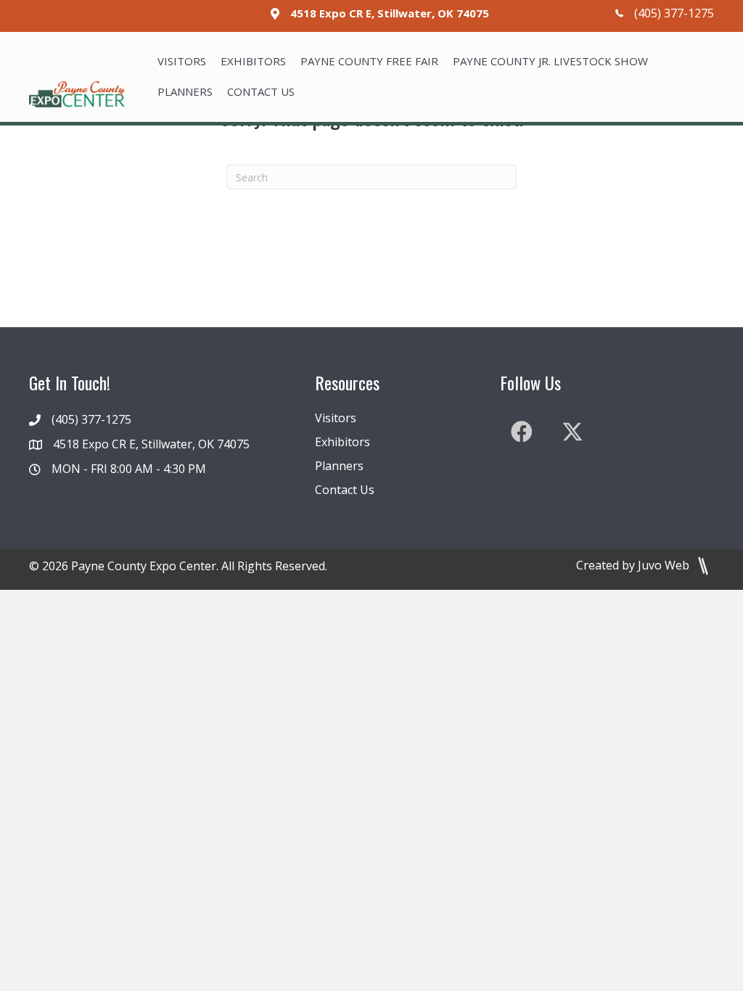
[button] (521, 431)
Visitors (335, 418)
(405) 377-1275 (674, 13)
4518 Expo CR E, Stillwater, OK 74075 (389, 13)
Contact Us (344, 490)
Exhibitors (342, 442)
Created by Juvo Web (634, 565)
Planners (339, 466)
